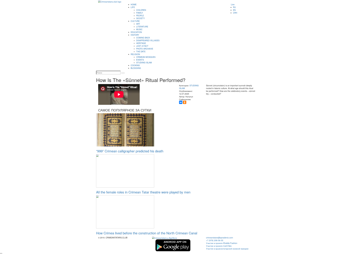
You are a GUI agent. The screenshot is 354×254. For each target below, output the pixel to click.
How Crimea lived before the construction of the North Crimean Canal (146, 232)
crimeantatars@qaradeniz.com (219, 237)
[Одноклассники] (184, 102)
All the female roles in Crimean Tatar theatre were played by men (143, 192)
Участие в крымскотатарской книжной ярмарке (227, 248)
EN (234, 10)
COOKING (135, 65)
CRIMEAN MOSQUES (145, 57)
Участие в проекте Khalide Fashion (221, 243)
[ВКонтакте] (180, 102)
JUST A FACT (142, 46)
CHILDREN (141, 10)
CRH (235, 12)
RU (234, 7)
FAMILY (139, 12)
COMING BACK (143, 37)
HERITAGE (141, 43)
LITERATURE (142, 26)
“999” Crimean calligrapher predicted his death (129, 151)
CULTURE (135, 21)
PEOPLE (140, 15)
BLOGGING (136, 68)
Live (233, 4)
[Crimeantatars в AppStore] (164, 237)
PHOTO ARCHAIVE (144, 48)
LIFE (133, 7)
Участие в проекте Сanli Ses (218, 245)
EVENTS (140, 59)
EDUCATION (136, 32)
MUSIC (139, 29)
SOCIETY (140, 18)
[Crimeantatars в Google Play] (173, 244)
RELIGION (135, 54)
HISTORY (135, 34)
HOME (133, 4)
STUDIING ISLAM (144, 62)
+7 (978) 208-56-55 (214, 240)
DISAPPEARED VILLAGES (147, 40)
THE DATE (140, 51)
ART (138, 23)
